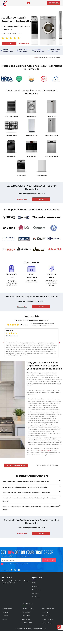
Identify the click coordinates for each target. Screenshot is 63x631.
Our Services (36, 597)
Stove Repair (11, 156)
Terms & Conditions (17, 581)
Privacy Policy (20, 563)
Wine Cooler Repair (11, 116)
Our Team (35, 593)
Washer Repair (31, 116)
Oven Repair (31, 156)
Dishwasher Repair (51, 156)
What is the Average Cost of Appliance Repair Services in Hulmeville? (26, 492)
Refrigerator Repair (51, 135)
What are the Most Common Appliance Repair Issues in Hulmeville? (26, 481)
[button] (28, 3)
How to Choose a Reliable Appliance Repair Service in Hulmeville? (25, 487)
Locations (5, 615)
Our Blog (4, 619)
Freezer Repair (42, 175)
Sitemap (26, 581)
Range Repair (21, 175)
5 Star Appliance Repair (43, 450)
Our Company (36, 590)
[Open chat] (59, 627)
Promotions (5, 612)
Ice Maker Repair (31, 135)
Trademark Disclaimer (8, 582)
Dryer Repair (52, 116)
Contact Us (35, 586)
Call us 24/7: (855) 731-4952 (47, 465)
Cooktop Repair (11, 135)
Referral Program (7, 608)
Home (36, 57)
